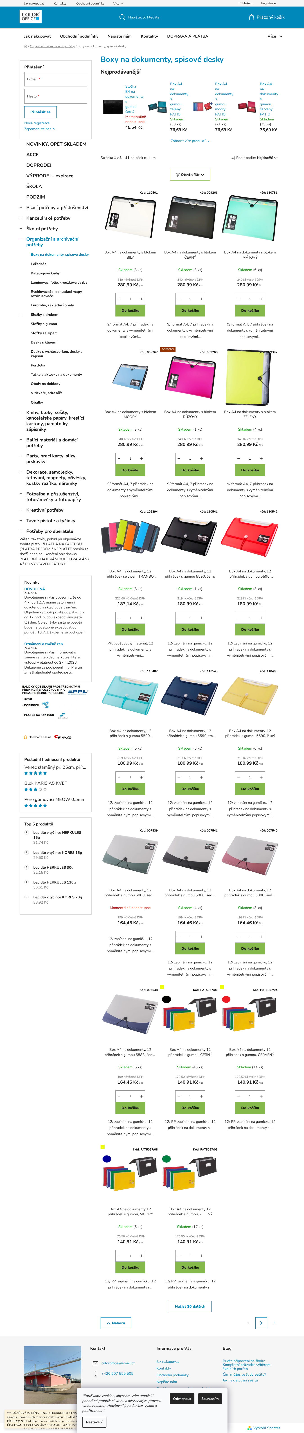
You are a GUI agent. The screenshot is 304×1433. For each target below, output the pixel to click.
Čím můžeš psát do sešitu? (244, 1375)
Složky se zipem (44, 333)
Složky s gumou (44, 323)
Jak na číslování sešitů (240, 1381)
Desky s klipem (43, 342)
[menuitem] (37, 36)
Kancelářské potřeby (48, 218)
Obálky (37, 402)
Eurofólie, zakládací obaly (52, 305)
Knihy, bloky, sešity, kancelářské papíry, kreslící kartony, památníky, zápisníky (55, 420)
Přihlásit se (40, 112)
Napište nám (167, 1381)
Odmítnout (182, 1398)
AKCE (32, 154)
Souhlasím (210, 1398)
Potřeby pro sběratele (49, 531)
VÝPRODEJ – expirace (49, 176)
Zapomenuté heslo (39, 129)
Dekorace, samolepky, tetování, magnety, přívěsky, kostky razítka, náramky (56, 477)
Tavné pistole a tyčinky (50, 521)
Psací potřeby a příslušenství (57, 207)
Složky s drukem (44, 314)
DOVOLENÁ (34, 589)
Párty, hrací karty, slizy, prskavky (51, 459)
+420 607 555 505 (117, 1373)
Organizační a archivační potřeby (52, 242)
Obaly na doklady (45, 383)
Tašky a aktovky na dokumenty (56, 374)
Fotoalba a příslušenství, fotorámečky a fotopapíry (53, 497)
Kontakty (60, 3)
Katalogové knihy (45, 273)
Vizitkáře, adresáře (47, 393)
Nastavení (94, 1422)
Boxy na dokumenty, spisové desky (60, 254)
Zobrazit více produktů (189, 140)
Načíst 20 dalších (190, 1306)
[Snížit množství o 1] (119, 299)
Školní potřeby (42, 229)
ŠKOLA (34, 186)
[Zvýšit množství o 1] (141, 299)
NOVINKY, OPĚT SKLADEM (56, 144)
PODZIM (35, 197)
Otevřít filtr (190, 174)
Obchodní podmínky (90, 3)
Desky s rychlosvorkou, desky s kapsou (56, 353)
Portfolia (38, 365)
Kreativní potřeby (44, 510)
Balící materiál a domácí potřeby (52, 443)
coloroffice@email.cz (118, 1363)
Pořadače (39, 264)
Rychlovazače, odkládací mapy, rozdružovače (57, 293)
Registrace (268, 3)
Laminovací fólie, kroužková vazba (59, 282)
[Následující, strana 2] (261, 1323)
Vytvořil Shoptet (266, 1428)
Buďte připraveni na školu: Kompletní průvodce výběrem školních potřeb (246, 1365)
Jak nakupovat (34, 3)
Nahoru (118, 1323)
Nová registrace (37, 123)
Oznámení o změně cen (43, 644)
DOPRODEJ (38, 165)
